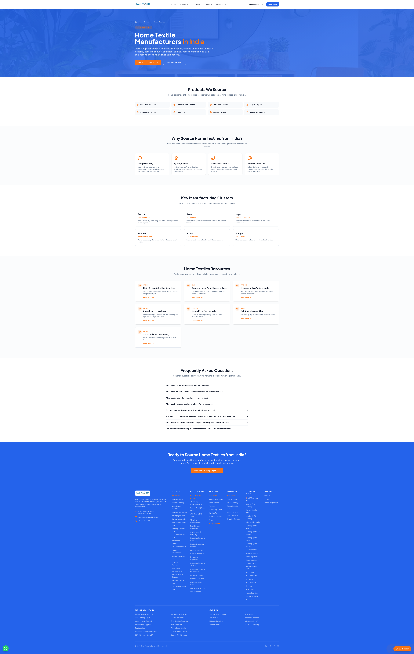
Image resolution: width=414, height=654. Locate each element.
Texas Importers (251, 550)
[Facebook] (270, 646)
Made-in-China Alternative (144, 621)
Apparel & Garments (216, 499)
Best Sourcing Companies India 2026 (251, 566)
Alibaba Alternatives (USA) (144, 614)
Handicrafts (213, 513)
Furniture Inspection (197, 554)
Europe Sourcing (252, 593)
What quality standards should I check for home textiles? (190, 404)
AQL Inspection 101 (251, 621)
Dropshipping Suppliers (179, 621)
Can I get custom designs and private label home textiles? (190, 410)
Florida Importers (252, 557)
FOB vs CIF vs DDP (215, 618)
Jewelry (211, 520)
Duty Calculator (232, 516)
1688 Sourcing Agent (142, 618)
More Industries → (216, 523)
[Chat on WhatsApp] (6, 648)
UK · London (250, 572)
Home (173, 4)
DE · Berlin (249, 579)
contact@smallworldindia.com (148, 517)
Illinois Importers (251, 560)
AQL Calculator (195, 592)
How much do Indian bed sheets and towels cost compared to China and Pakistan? (201, 416)
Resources (220, 4)
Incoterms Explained (252, 618)
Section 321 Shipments (179, 635)
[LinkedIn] (266, 646)
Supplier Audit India (197, 579)
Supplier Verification (179, 547)
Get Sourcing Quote (146, 62)
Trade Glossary (232, 503)
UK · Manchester (251, 576)
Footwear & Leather (216, 516)
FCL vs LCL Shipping (252, 624)
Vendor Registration (255, 4)
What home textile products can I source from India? (188, 385)
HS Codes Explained (216, 621)
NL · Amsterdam (251, 582)
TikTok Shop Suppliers (143, 624)
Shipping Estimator (233, 519)
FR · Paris (249, 586)
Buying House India (179, 519)
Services (183, 4)
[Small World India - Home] (143, 4)
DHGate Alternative (177, 618)
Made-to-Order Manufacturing (146, 631)
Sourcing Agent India (179, 512)
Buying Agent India (178, 516)
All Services (176, 496)
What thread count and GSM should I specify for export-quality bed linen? (197, 422)
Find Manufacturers (174, 62)
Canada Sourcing (252, 600)
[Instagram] (274, 646)
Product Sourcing (178, 503)
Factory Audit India (196, 575)
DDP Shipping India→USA (144, 635)
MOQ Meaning (250, 614)
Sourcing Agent (177, 499)
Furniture (212, 506)
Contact (267, 499)
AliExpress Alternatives (179, 614)
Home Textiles (214, 503)
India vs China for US (253, 522)
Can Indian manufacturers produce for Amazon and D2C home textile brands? (199, 428)
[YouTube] (278, 646)
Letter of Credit (214, 624)
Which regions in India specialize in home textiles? (187, 398)
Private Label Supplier (179, 628)
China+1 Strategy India (179, 631)
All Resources (232, 496)
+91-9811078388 (144, 521)
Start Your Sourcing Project (205, 471)
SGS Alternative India (197, 588)
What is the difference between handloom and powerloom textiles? (194, 392)
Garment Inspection (197, 550)
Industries (196, 4)
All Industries (214, 496)
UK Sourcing (250, 589)
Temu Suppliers (176, 624)
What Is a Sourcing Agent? (218, 614)
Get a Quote (272, 4)
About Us (209, 4)
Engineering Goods (215, 510)
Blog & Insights (232, 499)
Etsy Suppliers (140, 628)
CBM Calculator (232, 512)
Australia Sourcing (252, 596)
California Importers (252, 553)
